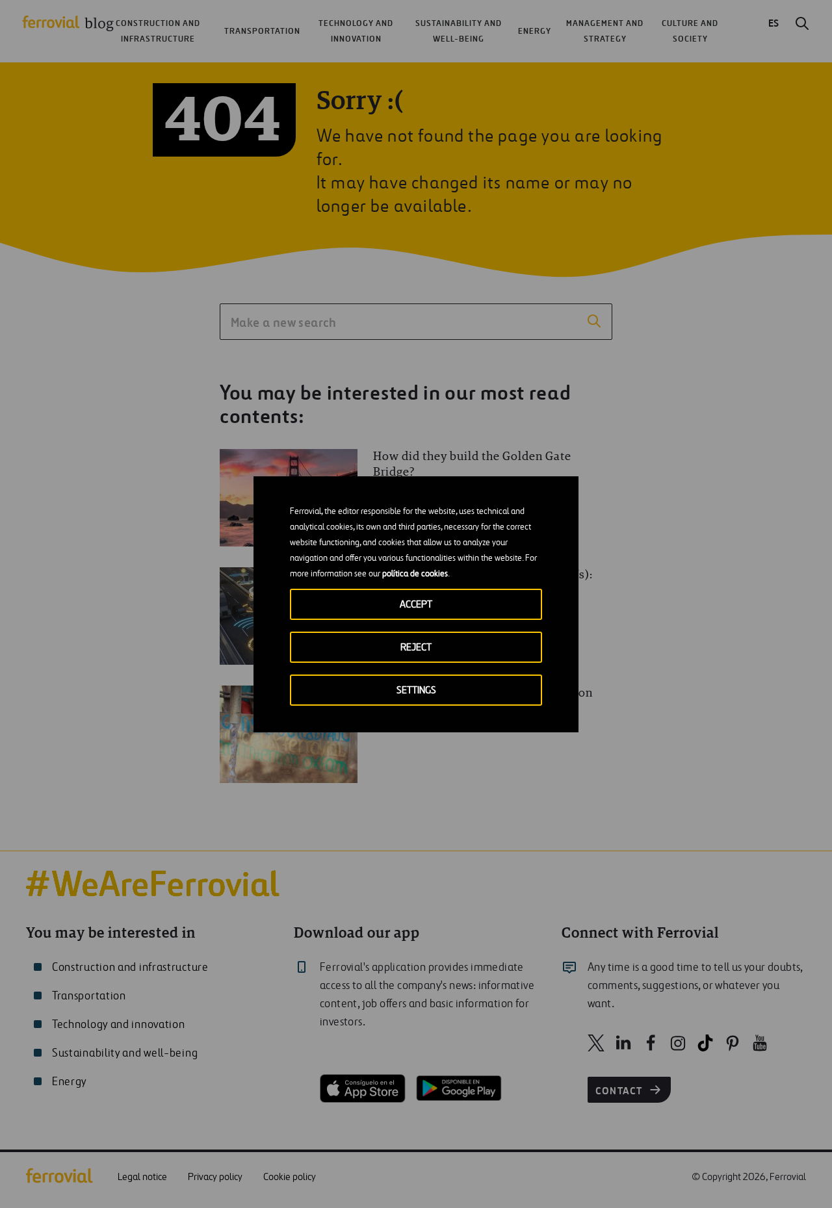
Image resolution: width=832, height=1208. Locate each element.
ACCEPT (416, 604)
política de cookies (415, 574)
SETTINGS (416, 690)
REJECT (416, 647)
